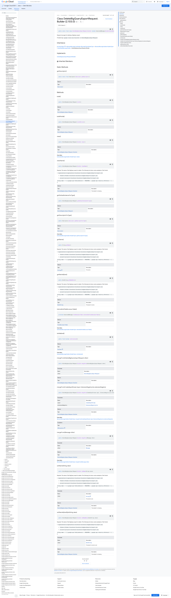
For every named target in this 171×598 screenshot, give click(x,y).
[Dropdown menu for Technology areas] (27, 1)
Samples (23, 8)
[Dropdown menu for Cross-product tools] (41, 1)
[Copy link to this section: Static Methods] (69, 67)
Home (58, 15)
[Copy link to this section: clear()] (62, 136)
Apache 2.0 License (58, 570)
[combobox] (138, 1)
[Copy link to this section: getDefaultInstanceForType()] (76, 195)
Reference (16, 8)
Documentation (64, 15)
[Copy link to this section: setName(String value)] (72, 466)
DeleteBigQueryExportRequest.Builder (67, 152)
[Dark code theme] (110, 29)
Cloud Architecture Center (100, 587)
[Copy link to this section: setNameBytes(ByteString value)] (78, 512)
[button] (8, 459)
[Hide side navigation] (16, 595)
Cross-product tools (35, 1)
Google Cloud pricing (24, 583)
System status (60, 587)
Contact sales (22, 587)
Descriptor (60, 86)
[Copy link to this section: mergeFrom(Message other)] (76, 432)
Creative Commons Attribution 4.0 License (90, 569)
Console (150, 1)
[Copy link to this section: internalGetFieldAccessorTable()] (78, 309)
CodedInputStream (90, 402)
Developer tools (72, 15)
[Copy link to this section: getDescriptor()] (68, 71)
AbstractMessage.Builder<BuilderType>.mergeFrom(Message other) (73, 462)
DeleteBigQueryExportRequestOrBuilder (66, 56)
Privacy (28, 595)
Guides (10, 8)
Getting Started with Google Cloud (102, 583)
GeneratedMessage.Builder (64, 48)
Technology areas (22, 1)
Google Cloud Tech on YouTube (139, 589)
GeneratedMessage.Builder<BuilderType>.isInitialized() (70, 354)
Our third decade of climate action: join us (55, 595)
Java (19, 6)
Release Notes (60, 585)
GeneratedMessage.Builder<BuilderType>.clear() (68, 156)
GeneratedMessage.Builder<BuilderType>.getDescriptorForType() (72, 235)
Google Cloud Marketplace (25, 585)
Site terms (33, 595)
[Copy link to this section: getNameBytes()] (68, 274)
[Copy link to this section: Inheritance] (66, 43)
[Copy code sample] (112, 29)
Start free (165, 5)
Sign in (167, 1)
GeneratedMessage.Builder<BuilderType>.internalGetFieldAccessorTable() (74, 329)
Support (59, 583)
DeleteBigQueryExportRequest (65, 112)
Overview (4, 8)
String (59, 270)
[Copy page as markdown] (81, 22)
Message (88, 448)
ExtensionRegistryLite (92, 405)
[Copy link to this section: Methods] (65, 92)
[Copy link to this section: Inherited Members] (74, 61)
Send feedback (108, 18)
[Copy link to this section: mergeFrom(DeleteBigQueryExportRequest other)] (89, 358)
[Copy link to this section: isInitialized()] (65, 333)
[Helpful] (111, 15)
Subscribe (155, 595)
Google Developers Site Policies (76, 570)
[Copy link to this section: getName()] (65, 239)
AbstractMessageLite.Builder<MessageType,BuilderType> (80, 46)
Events (134, 583)
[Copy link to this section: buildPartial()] (66, 116)
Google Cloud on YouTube (138, 587)
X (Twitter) (135, 585)
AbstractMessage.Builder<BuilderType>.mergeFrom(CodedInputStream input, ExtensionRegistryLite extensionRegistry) (85, 419)
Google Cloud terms (41, 595)
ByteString (60, 305)
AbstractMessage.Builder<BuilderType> (104, 46)
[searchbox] (9, 13)
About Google (22, 595)
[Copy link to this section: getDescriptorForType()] (73, 215)
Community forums (61, 581)
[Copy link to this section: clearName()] (66, 161)
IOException (61, 428)
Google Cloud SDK (10, 6)
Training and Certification (100, 589)
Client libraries (27, 6)
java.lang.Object (60, 46)
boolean (60, 349)
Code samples (98, 585)
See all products (23, 581)
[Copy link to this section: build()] (62, 96)
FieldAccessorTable (63, 324)
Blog (134, 581)
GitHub (96, 581)
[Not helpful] (113, 15)
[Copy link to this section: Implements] (66, 53)
